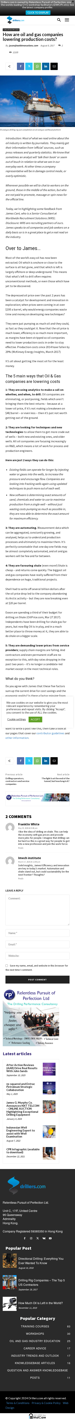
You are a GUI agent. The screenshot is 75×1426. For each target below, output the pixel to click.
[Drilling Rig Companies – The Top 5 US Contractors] (10, 1282)
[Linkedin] (45, 66)
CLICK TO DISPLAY (38, 12)
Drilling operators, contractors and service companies (17, 781)
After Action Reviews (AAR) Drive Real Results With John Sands (21, 1068)
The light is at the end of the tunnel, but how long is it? (56, 779)
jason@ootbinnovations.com (23, 45)
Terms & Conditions (17, 1403)
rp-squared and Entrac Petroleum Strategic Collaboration (20, 1086)
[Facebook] (20, 66)
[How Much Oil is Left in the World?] (10, 1304)
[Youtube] (50, 1238)
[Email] (54, 66)
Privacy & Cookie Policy (46, 1403)
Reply (20, 848)
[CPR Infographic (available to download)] (49, 1153)
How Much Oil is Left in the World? (40, 1303)
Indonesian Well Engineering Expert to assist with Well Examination (20, 1132)
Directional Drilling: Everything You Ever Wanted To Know (41, 1260)
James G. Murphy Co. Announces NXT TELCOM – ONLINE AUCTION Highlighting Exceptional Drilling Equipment (22, 1108)
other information (17, 738)
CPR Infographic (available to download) (23, 1151)
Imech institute (29, 858)
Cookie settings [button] (16, 719)
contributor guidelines (50, 733)
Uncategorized (11, 30)
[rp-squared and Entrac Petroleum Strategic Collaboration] (49, 1088)
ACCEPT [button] (35, 719)
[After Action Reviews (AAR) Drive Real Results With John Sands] (49, 1069)
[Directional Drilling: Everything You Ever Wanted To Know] (10, 1260)
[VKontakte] (44, 1238)
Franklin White (29, 824)
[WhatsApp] (37, 66)
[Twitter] (29, 66)
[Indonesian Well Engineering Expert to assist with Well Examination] (49, 1131)
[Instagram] (31, 1238)
